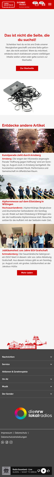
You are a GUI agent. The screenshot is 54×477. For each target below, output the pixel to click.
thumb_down (38, 470)
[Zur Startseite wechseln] (8, 4)
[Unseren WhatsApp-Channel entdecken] (2, 442)
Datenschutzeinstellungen (14, 437)
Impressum (6, 433)
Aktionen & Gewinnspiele (15, 371)
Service (6, 364)
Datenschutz (21, 433)
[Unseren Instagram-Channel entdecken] (11, 442)
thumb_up (48, 470)
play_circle (43, 471)
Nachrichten (8, 357)
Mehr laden (27, 272)
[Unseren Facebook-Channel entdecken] (6, 442)
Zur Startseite (27, 68)
